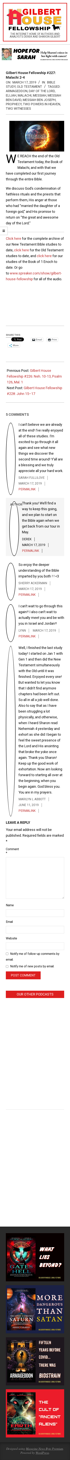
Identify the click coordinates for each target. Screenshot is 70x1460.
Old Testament (29, 86)
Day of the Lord (42, 91)
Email (9, 922)
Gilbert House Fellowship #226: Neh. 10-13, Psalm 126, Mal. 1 (34, 376)
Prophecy (14, 104)
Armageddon (16, 91)
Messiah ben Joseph (39, 100)
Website (10, 938)
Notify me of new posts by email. (32, 966)
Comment (10, 851)
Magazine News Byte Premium (44, 1449)
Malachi (25, 95)
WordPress (42, 1453)
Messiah (39, 95)
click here (21, 250)
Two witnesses (18, 108)
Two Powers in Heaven (41, 104)
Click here (13, 238)
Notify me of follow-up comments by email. (32, 956)
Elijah (11, 95)
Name (10, 905)
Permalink (27, 489)
